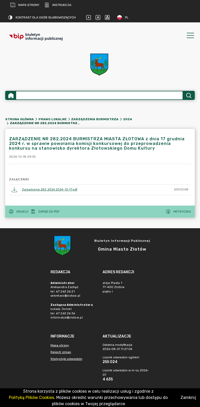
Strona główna (19, 119)
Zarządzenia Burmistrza (94, 119)
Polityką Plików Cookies (31, 397)
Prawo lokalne (53, 119)
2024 (127, 119)
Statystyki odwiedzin (66, 359)
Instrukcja (61, 5)
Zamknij (188, 397)
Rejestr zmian (61, 352)
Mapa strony (28, 5)
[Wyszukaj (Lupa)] (188, 95)
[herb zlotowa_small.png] (100, 65)
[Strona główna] (11, 95)
